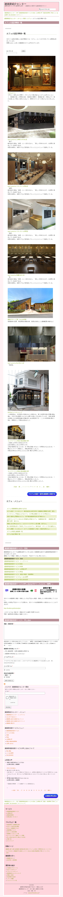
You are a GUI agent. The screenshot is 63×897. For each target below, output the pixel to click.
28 (24, 790)
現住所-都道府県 (9, 673)
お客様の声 (39, 13)
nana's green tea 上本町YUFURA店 (17, 139)
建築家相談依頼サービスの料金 (13, 571)
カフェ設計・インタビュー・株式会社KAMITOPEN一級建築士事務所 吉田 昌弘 (31, 511)
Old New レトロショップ (15, 412)
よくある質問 (9, 753)
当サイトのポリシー (12, 869)
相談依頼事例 (46, 13)
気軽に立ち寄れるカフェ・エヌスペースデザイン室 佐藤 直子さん (27, 523)
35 (41, 790)
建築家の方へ (11, 858)
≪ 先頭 (13, 790)
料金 (52, 13)
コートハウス (46, 851)
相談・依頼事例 (47, 801)
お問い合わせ (9, 743)
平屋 (41, 851)
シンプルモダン (9, 851)
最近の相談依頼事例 (11, 741)
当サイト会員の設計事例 (13, 826)
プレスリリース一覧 (12, 880)
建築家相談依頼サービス (12, 730)
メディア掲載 (10, 878)
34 (38, 790)
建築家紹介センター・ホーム (12, 18)
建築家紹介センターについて (14, 873)
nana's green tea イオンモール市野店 (18, 231)
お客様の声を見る (51, 796)
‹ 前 (19, 487)
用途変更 (37, 851)
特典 (7, 735)
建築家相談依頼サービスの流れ (27, 13)
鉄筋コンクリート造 (24, 851)
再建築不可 (16, 851)
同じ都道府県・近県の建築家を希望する (17, 651)
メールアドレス (9, 657)
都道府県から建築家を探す (13, 824)
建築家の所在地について (11, 649)
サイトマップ (21, 803)
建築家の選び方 (10, 723)
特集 (24, 18)
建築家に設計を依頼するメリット (15, 719)
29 (26, 790)
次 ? (45, 790)
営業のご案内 (10, 875)
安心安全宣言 (12, 15)
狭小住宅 (26, 849)
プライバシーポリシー (12, 871)
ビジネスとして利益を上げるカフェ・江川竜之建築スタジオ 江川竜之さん (29, 514)
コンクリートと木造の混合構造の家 (18, 441)
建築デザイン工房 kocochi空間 (17, 319)
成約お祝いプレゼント (12, 817)
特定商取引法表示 (11, 877)
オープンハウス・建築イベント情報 (15, 835)
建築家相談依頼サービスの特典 (13, 566)
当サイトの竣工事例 (12, 832)
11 (39, 487)
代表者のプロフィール (12, 868)
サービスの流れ (10, 733)
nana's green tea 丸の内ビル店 (16, 363)
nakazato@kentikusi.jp (34, 893)
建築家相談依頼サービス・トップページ (16, 561)
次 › (44, 487)
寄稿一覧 (9, 839)
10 (37, 487)
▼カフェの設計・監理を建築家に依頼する (42, 494)
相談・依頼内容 (9, 624)
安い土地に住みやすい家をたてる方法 (16, 837)
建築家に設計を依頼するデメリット (15, 721)
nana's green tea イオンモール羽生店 (18, 186)
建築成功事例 (10, 815)
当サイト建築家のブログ (13, 828)
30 (29, 790)
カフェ (29, 18)
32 (34, 790)
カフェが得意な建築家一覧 (15, 531)
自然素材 (17, 849)
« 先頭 (15, 487)
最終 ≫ (49, 790)
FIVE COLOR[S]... (11, 768)
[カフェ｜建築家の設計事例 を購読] (4, 684)
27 (21, 790)
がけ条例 (32, 851)
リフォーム (31, 849)
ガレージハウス (47, 849)
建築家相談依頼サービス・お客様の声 (15, 569)
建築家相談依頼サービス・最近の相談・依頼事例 (18, 574)
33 (36, 790)
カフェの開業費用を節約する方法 (17, 508)
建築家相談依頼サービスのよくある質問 (16, 577)
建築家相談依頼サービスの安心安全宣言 (16, 579)
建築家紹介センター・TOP (11, 13)
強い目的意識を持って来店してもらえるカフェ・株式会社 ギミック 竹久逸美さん (31, 526)
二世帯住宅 (40, 849)
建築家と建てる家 (10, 849)
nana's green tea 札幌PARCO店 (16, 275)
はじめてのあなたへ (11, 717)
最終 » (48, 487)
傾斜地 (21, 849)
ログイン (19, 15)
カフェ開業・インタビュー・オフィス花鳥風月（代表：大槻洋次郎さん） (28, 529)
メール (7, 691)
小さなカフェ (12, 93)
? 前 (18, 790)
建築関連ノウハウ (11, 830)
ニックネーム (8, 666)
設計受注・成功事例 (12, 860)
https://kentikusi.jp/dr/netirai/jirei (12, 608)
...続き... (7, 852)
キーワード (9, 51)
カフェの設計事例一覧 (13, 534)
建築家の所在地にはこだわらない (15, 653)
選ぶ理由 (8, 751)
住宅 (36, 849)
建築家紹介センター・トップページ (15, 714)
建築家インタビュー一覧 (13, 833)
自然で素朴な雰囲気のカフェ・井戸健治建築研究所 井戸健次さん (26, 516)
